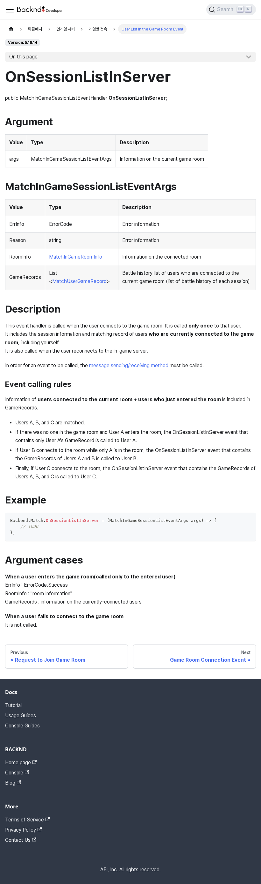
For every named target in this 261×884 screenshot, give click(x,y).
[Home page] (11, 29)
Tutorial (13, 705)
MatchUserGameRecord (79, 281)
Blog (10, 783)
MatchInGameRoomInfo (75, 257)
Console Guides (22, 726)
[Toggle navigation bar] (10, 9)
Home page (18, 762)
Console (14, 773)
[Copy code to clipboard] (248, 520)
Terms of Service (24, 820)
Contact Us (18, 840)
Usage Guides (20, 715)
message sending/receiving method (128, 365)
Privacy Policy (20, 830)
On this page (23, 57)
